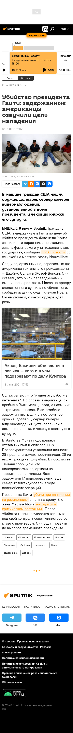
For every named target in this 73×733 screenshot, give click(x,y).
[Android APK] (14, 693)
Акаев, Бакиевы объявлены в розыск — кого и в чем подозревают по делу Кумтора (35, 371)
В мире (59, 537)
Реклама (45, 647)
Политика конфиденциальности (23, 658)
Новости (8, 537)
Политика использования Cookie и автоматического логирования (24, 665)
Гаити (54, 545)
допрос (26, 552)
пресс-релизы (11, 652)
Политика (9, 545)
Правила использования (33, 641)
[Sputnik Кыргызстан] (12, 30)
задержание (10, 552)
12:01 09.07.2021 (13, 129)
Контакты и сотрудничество (20, 647)
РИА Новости (53, 252)
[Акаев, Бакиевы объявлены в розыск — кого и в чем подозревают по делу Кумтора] (36, 334)
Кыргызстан (11, 606)
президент (40, 545)
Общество (23, 537)
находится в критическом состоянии (29, 506)
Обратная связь (12, 682)
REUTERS (10, 176)
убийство (24, 545)
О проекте (9, 641)
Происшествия (42, 537)
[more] (66, 384)
